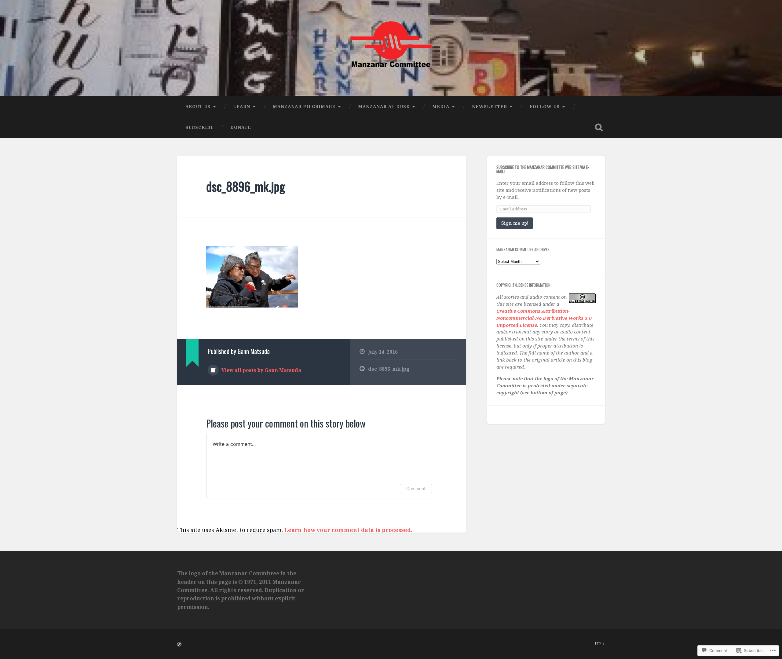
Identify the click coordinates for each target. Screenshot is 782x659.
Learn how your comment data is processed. (348, 529)
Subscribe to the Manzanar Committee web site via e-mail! (542, 169)
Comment (416, 488)
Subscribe (199, 127)
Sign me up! (514, 223)
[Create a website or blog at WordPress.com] (179, 644)
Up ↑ (600, 643)
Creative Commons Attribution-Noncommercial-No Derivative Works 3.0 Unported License (544, 318)
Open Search (599, 127)
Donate (240, 127)
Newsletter (489, 106)
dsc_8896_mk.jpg (245, 186)
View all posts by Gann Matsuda (260, 370)
